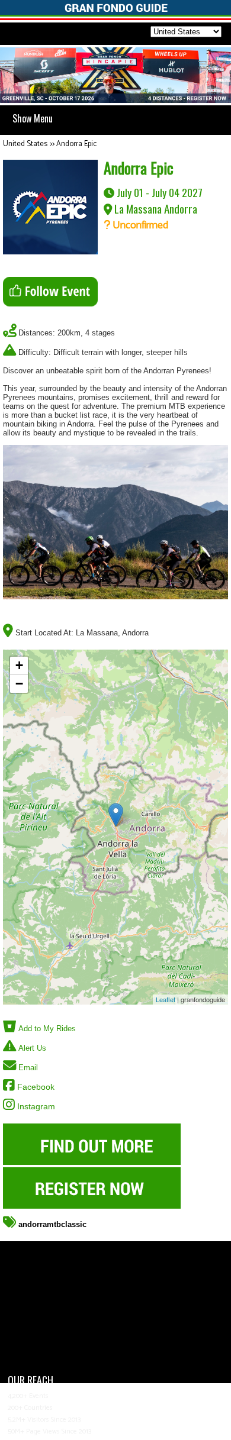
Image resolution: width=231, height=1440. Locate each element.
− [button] (19, 683)
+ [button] (19, 665)
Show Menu (32, 118)
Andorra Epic (76, 144)
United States (25, 144)
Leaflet (165, 999)
